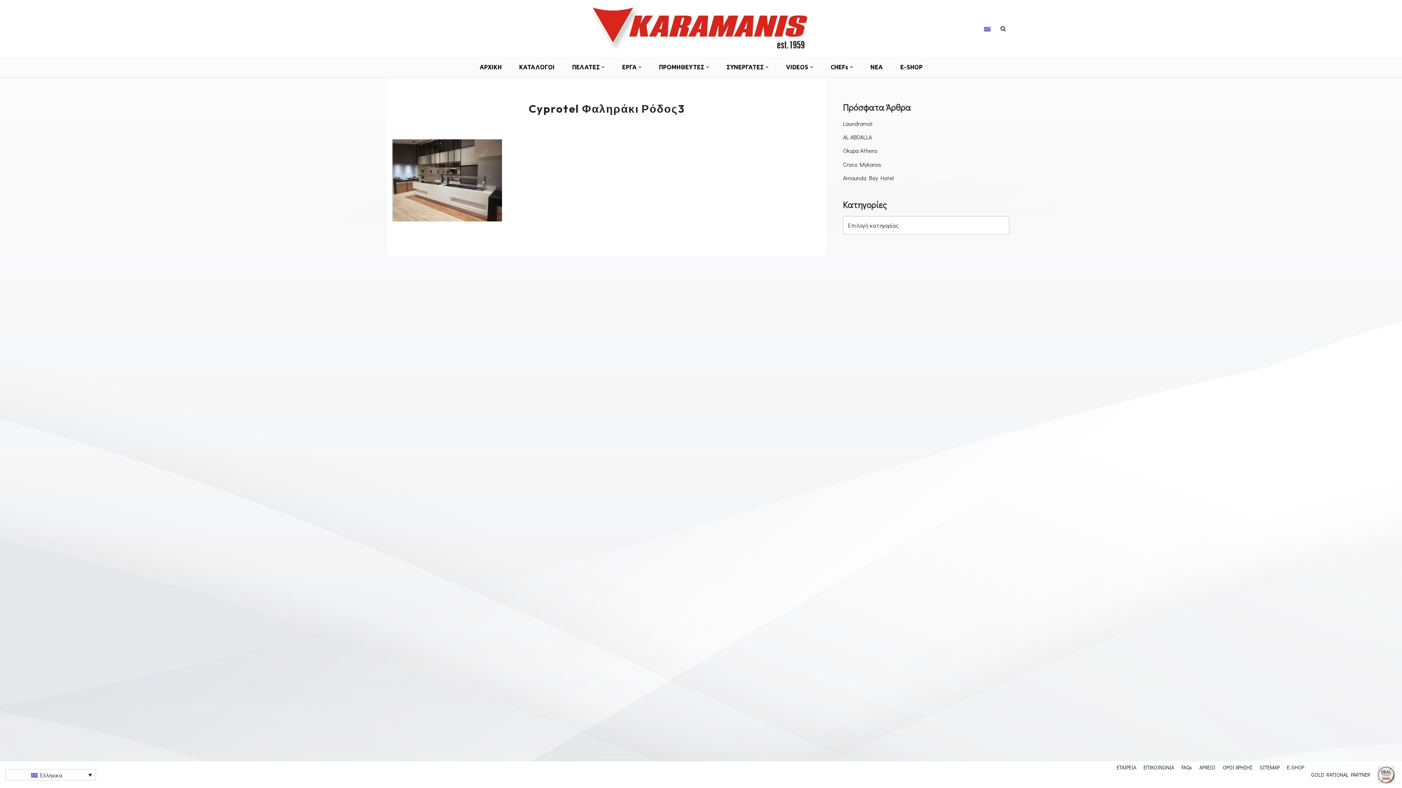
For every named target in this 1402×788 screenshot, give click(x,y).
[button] (603, 67)
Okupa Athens (860, 150)
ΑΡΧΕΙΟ (1207, 767)
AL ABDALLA (857, 137)
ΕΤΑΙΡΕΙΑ (1126, 767)
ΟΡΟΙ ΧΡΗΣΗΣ (1237, 767)
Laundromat (858, 123)
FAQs (1186, 767)
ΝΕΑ (876, 67)
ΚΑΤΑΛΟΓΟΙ (537, 67)
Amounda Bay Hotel (868, 178)
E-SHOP (911, 67)
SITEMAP (1270, 767)
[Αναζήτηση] (1003, 28)
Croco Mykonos (862, 164)
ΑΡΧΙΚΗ (491, 67)
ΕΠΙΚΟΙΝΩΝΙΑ (1159, 767)
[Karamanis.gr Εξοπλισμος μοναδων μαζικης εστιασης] (701, 28)
